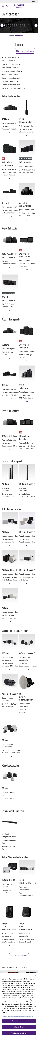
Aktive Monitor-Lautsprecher (12, 88)
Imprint (5, 1016)
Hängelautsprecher (9, 81)
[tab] (12, 35)
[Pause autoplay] (27, 35)
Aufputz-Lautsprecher (10, 74)
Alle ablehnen (19, 1027)
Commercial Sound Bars (11, 84)
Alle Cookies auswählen (19, 1033)
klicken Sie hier (23, 1008)
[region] (19, 1005)
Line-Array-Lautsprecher (11, 71)
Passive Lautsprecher (10, 64)
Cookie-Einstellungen (19, 1021)
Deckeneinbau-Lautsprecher (12, 78)
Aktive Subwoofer (8, 61)
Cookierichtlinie (27, 1016)
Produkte (15, 967)
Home (3, 967)
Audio (9, 967)
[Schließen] (35, 975)
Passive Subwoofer (9, 67)
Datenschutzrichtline (15, 1016)
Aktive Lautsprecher (9, 57)
